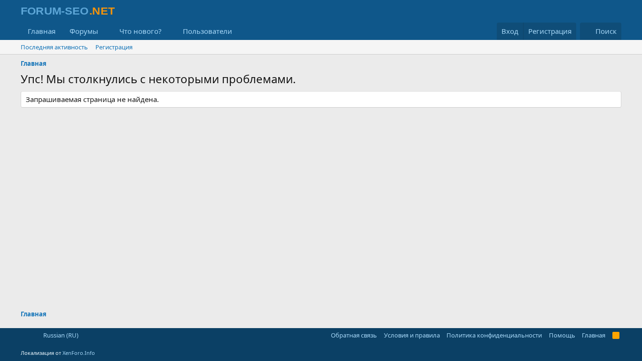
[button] (105, 31)
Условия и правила (412, 335)
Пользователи (207, 31)
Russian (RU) (60, 335)
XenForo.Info (79, 352)
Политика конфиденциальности (494, 335)
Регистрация (114, 47)
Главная (41, 31)
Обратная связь (354, 335)
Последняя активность (54, 47)
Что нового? (140, 31)
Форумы (84, 31)
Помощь (562, 335)
